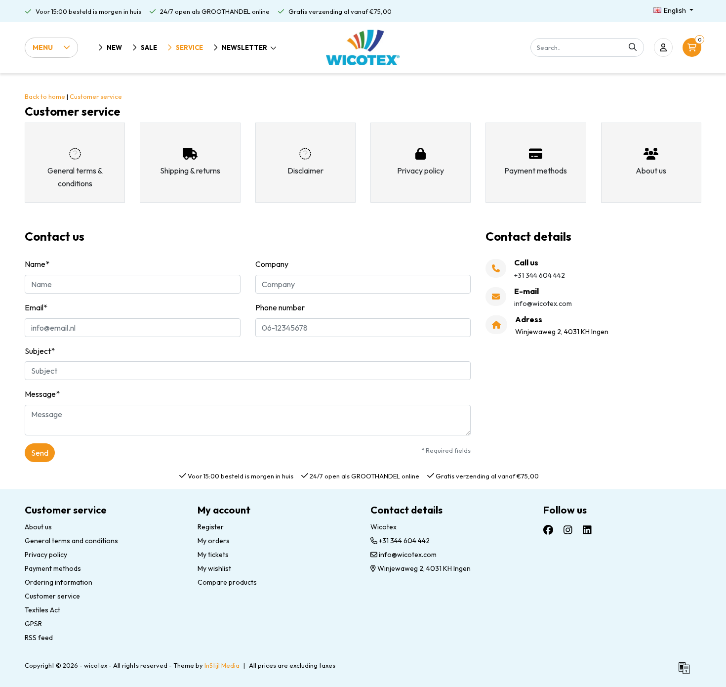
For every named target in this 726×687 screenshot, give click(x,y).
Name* (37, 264)
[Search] (632, 47)
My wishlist (214, 568)
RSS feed (39, 637)
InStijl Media (222, 665)
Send (39, 453)
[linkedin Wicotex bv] (587, 529)
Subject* (40, 351)
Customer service (96, 96)
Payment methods (53, 568)
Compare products (227, 582)
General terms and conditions (71, 540)
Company (271, 264)
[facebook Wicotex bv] (548, 529)
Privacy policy (46, 554)
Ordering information (58, 582)
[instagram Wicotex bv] (568, 529)
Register (211, 526)
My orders (214, 540)
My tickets (213, 554)
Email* (36, 307)
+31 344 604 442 (403, 540)
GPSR (33, 623)
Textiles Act (42, 609)
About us (38, 526)
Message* (42, 394)
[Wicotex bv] (363, 47)
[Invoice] (686, 672)
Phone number (280, 307)
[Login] (663, 47)
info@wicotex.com (408, 554)
